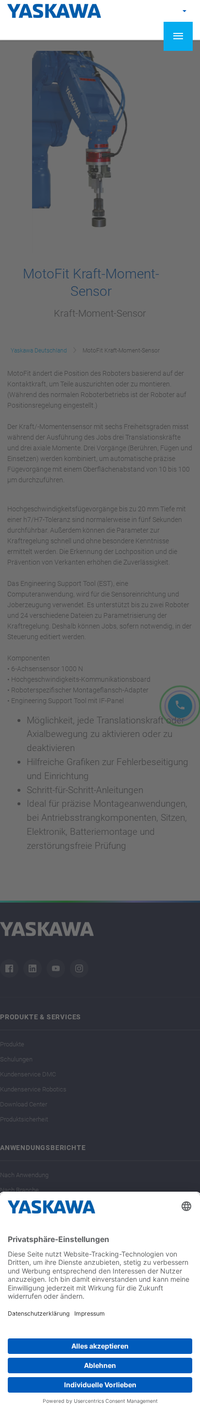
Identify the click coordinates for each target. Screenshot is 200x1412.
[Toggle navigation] (178, 36)
